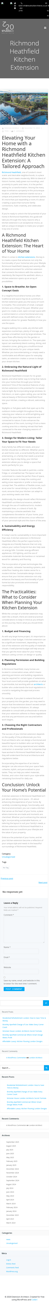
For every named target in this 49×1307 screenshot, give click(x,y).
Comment (9, 915)
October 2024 (11, 1177)
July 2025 (9, 1150)
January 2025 (11, 1165)
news (8, 1239)
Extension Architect (11, 128)
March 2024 (10, 1203)
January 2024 (11, 1211)
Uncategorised (8, 857)
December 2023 (12, 1215)
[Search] (46, 1003)
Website (7, 967)
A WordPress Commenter (16, 1057)
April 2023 (10, 1219)
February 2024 (11, 1207)
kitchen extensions (26, 257)
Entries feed (10, 1264)
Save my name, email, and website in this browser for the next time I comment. (22, 982)
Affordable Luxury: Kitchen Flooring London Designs (22, 1041)
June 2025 (10, 1153)
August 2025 (11, 1146)
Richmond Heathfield (11, 172)
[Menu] (45, 28)
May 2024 (10, 1196)
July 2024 (9, 1188)
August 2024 (11, 1184)
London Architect (35, 1057)
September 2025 (12, 1142)
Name (7, 947)
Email (7, 957)
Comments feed (12, 1267)
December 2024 (12, 1169)
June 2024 (10, 1192)
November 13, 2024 (32, 128)
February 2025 (11, 1161)
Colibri (34, 1299)
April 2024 (10, 1200)
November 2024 (12, 1173)
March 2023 (10, 1223)
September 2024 (12, 1180)
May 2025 (10, 1157)
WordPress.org (12, 1271)
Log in (8, 1260)
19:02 (6, 131)
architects (38, 684)
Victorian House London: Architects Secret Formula (22, 1031)
